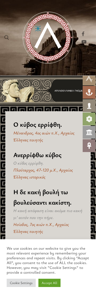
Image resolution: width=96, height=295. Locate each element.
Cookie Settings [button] (21, 282)
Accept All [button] (49, 282)
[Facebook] (83, 34)
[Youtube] (84, 42)
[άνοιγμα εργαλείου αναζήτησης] (6, 37)
